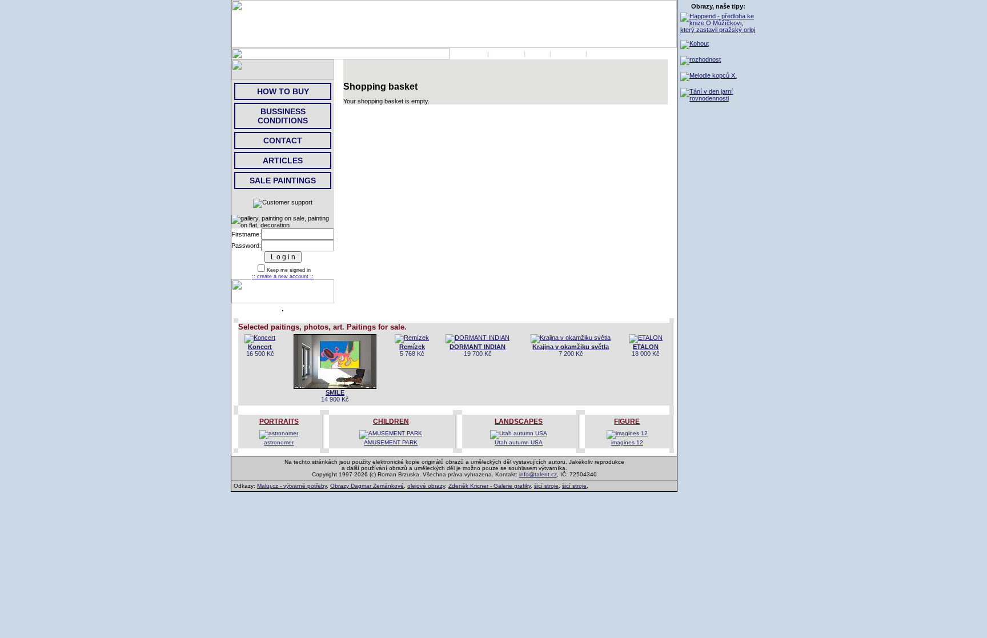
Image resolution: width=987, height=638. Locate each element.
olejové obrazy (426, 486)
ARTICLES (283, 160)
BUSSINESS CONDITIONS (283, 116)
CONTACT (568, 53)
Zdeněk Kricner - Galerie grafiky (489, 486)
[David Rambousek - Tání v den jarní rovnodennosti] (718, 98)
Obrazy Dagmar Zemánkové (367, 486)
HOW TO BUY (283, 91)
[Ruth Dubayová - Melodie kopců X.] (708, 75)
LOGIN (537, 53)
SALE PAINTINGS (283, 180)
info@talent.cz (538, 474)
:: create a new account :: (283, 276)
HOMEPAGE (468, 53)
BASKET (602, 53)
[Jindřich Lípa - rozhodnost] (700, 59)
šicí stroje (546, 486)
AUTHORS (506, 53)
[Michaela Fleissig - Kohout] (694, 43)
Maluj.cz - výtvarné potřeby (292, 486)
